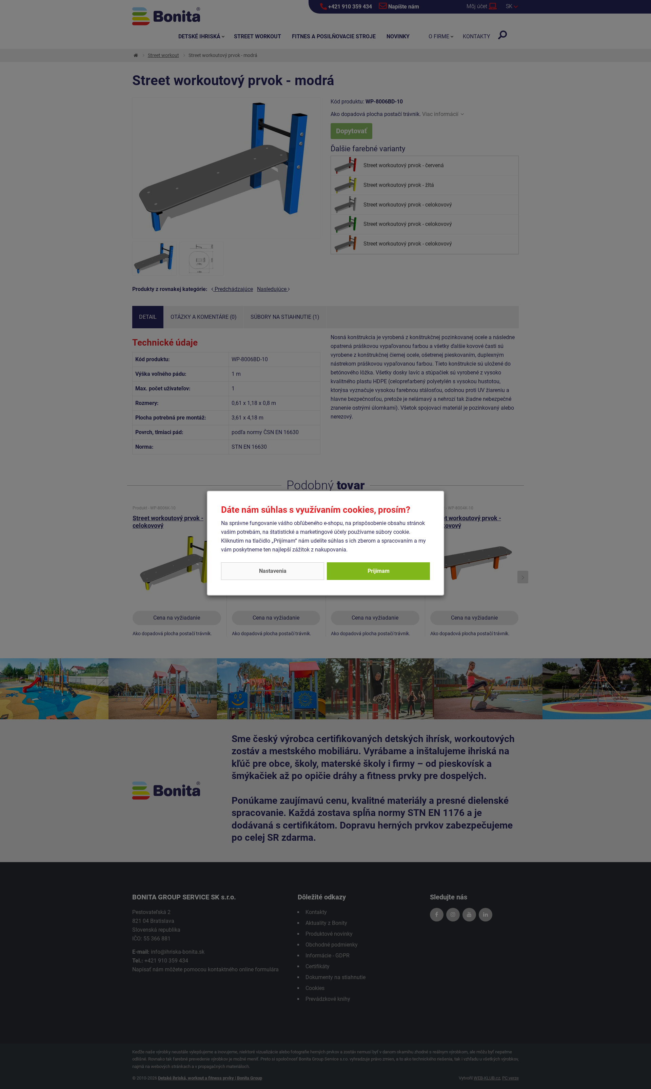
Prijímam (379, 571)
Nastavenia (273, 571)
